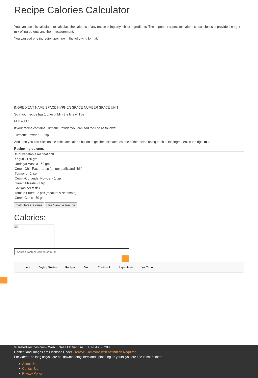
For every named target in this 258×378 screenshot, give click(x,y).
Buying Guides (47, 267)
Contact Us (30, 368)
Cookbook (104, 267)
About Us (28, 363)
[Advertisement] (129, 71)
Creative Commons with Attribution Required (104, 352)
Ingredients (126, 267)
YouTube (147, 267)
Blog (86, 267)
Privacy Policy (32, 373)
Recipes (70, 267)
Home (26, 267)
